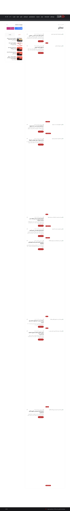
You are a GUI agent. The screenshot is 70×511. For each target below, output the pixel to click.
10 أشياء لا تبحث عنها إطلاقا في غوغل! (12, 43)
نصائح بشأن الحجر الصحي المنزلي (36, 36)
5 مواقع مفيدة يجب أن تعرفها (37, 126)
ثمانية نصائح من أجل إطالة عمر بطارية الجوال (37, 219)
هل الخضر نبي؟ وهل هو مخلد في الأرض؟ (12, 48)
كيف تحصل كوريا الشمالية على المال (11, 52)
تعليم (21, 17)
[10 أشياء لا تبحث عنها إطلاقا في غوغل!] (19, 44)
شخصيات (38, 17)
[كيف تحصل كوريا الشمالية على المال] (19, 53)
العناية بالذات (46, 17)
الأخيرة (19, 34)
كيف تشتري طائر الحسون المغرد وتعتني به (36, 333)
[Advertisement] (35, 7)
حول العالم (52, 17)
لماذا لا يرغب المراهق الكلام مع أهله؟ (36, 321)
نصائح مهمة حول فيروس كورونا (36, 140)
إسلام (42, 17)
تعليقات (10, 34)
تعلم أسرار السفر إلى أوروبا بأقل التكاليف (36, 412)
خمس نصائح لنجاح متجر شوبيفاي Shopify (36, 242)
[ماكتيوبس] (61, 16)
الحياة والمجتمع (32, 17)
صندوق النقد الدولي (39, 47)
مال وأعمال (26, 17)
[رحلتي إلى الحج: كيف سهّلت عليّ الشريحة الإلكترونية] (19, 40)
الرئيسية (61, 24)
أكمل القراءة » (41, 41)
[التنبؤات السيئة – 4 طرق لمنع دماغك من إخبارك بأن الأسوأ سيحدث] (19, 58)
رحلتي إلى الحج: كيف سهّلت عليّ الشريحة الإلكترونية (11, 39)
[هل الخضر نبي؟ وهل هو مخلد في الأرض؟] (19, 49)
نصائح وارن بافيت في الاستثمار (37, 230)
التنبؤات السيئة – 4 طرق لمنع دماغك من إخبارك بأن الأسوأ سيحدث (11, 57)
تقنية (18, 17)
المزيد (14, 17)
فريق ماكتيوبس (41, 34)
